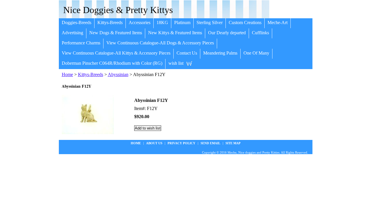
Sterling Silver (210, 22)
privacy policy (181, 143)
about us (154, 143)
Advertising (72, 32)
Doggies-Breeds (76, 22)
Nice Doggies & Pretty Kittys (118, 10)
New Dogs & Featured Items (115, 32)
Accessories (139, 22)
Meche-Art (278, 22)
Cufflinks (260, 32)
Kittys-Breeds (110, 22)
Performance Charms (81, 42)
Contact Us (187, 53)
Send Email (210, 143)
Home (67, 74)
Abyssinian (118, 74)
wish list (175, 63)
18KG (162, 22)
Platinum (182, 22)
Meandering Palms (220, 53)
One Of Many (256, 53)
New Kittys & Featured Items (175, 32)
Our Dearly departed (227, 32)
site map (233, 143)
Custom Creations (245, 22)
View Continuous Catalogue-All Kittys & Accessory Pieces (116, 53)
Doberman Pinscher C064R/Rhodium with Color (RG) (112, 63)
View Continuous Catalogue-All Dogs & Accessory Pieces (160, 42)
